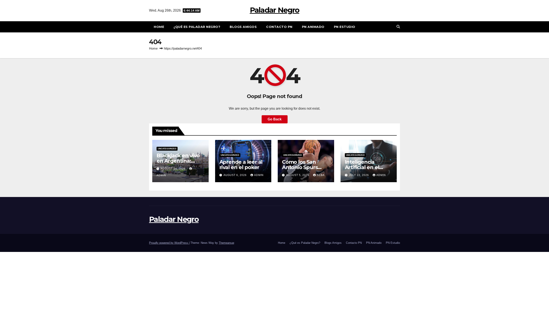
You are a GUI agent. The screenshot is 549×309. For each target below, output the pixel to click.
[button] (398, 27)
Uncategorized (167, 148)
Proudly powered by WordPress (169, 242)
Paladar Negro (274, 10)
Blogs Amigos (243, 27)
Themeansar (226, 242)
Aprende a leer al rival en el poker (241, 164)
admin (259, 175)
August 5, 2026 (298, 175)
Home (159, 27)
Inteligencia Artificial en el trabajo (362, 167)
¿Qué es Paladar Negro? (196, 27)
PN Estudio (344, 27)
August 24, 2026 (173, 168)
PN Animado (313, 27)
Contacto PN (279, 27)
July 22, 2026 (359, 175)
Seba (320, 175)
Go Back (275, 119)
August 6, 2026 (235, 175)
